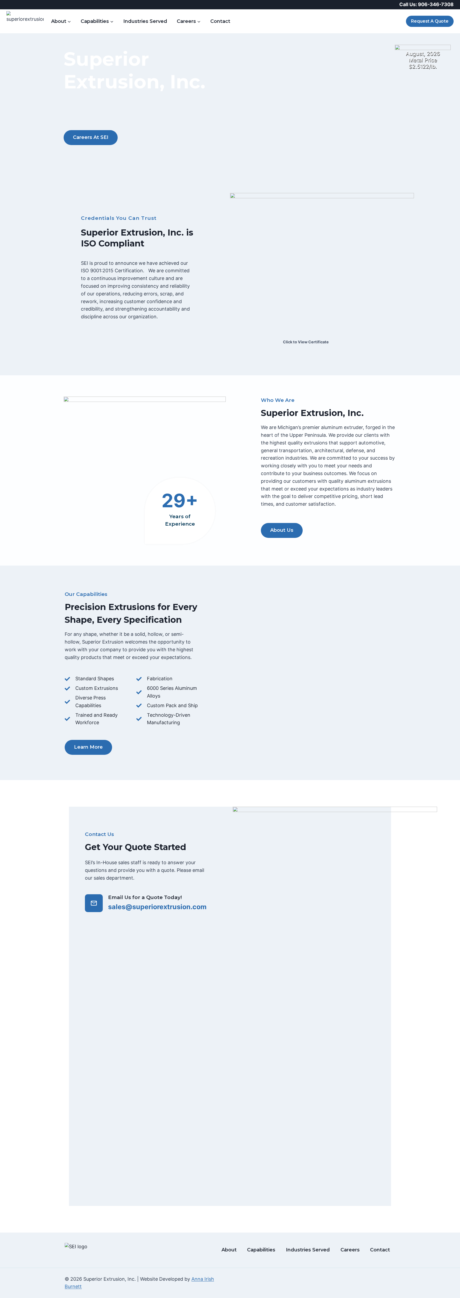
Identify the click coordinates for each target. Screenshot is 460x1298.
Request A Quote (429, 21)
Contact (220, 21)
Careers (350, 1250)
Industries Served (145, 21)
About (229, 1250)
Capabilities (261, 1250)
